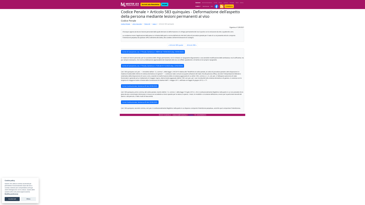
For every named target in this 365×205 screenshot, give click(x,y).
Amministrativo (207, 3)
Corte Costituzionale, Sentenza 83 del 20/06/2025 (139, 86)
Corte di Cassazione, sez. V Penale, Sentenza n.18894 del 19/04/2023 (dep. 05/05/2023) (153, 52)
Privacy (191, 115)
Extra (241, 3)
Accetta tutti (12, 199)
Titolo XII (147, 24)
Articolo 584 (192, 45)
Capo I (154, 24)
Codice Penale (125, 24)
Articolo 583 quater (175, 45)
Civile (215, 3)
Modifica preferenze (11, 194)
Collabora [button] (229, 6)
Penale (232, 3)
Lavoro (226, 3)
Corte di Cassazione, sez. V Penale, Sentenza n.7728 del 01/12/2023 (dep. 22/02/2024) (152, 66)
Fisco (220, 3)
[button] (150, 4)
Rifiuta (28, 199)
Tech (237, 3)
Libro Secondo (137, 24)
